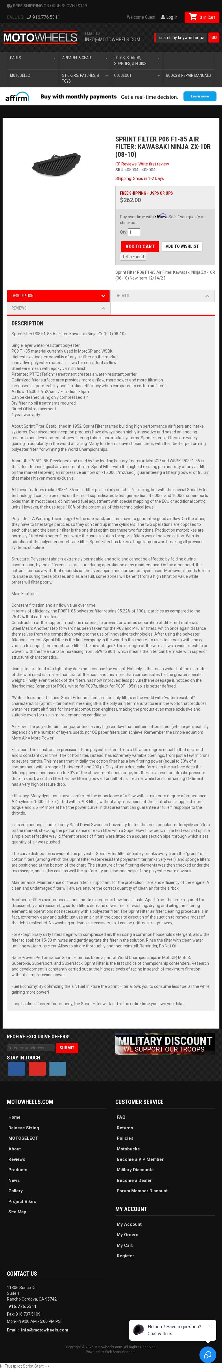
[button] (186, 38)
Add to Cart (140, 246)
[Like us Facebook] (16, 1069)
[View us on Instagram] (57, 1069)
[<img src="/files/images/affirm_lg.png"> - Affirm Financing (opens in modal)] (111, 96)
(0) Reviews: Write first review (142, 164)
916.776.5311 (22, 1306)
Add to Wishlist (182, 246)
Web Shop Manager (120, 1352)
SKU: (120, 169)
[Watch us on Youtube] (37, 1069)
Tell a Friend (133, 256)
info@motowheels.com (112, 39)
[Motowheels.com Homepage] (41, 37)
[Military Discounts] (165, 1043)
